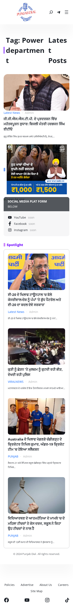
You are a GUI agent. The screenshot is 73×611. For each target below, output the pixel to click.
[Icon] (6, 600)
